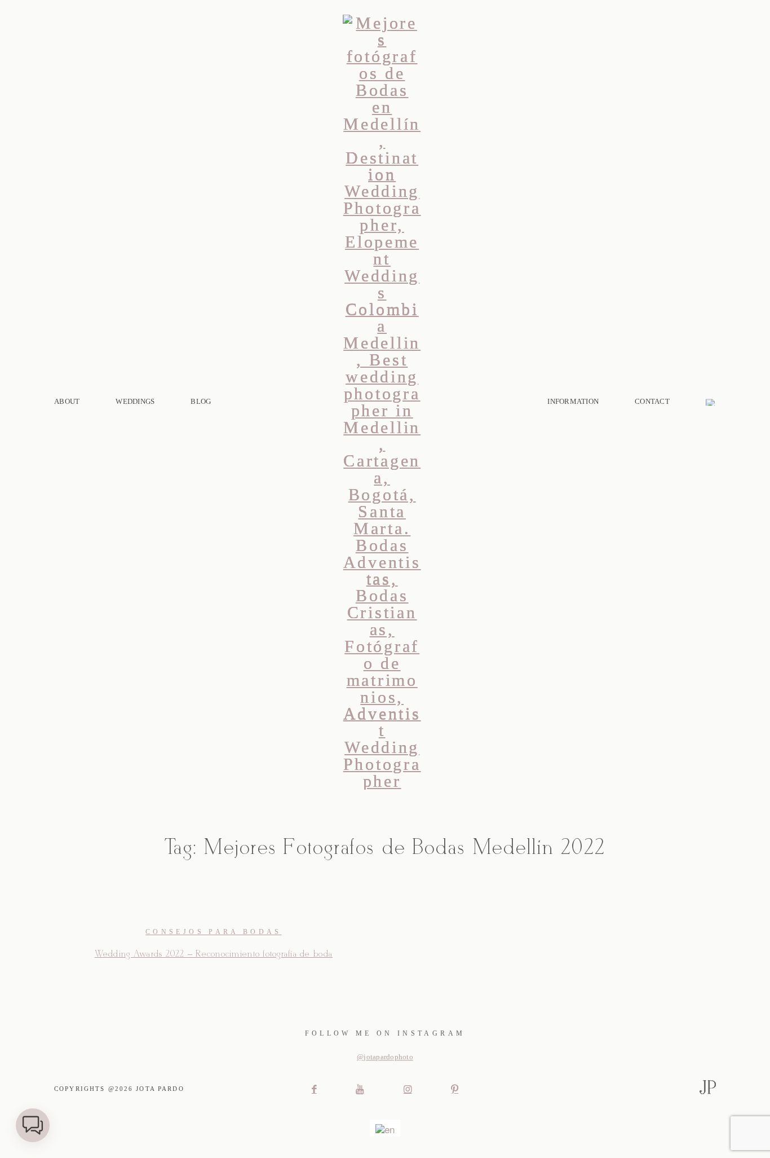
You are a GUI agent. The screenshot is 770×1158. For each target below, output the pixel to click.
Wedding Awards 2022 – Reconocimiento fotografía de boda (214, 954)
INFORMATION (573, 402)
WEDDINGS (135, 402)
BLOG (201, 402)
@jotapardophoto (385, 1058)
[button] (33, 1125)
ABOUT (66, 402)
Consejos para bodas (213, 932)
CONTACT (652, 402)
